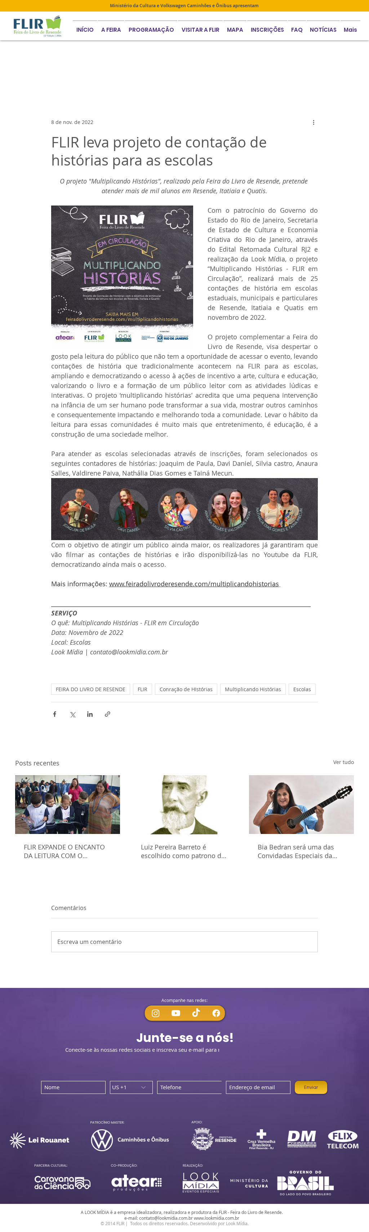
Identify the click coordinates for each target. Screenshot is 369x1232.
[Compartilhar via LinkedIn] (89, 714)
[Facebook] (216, 1013)
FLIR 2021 (71, 74)
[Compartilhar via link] (107, 714)
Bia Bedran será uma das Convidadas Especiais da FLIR (296, 851)
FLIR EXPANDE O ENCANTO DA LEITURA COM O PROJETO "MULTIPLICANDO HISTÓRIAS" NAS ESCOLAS (65, 851)
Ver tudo (343, 762)
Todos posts (30, 74)
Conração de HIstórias (186, 689)
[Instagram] (156, 1013)
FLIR (142, 689)
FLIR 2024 (261, 74)
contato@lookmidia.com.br (166, 1218)
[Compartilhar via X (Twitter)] (72, 714)
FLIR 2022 (110, 74)
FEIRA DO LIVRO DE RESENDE (90, 689)
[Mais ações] (313, 122)
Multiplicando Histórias (206, 74)
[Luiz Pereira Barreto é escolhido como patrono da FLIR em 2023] (184, 804)
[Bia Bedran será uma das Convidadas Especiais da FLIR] (301, 804)
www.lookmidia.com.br (216, 1218)
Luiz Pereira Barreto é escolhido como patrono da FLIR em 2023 (183, 851)
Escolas (302, 689)
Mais (294, 74)
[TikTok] (196, 1013)
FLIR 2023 (150, 74)
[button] (267, 26)
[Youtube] (176, 1013)
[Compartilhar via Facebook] (54, 714)
